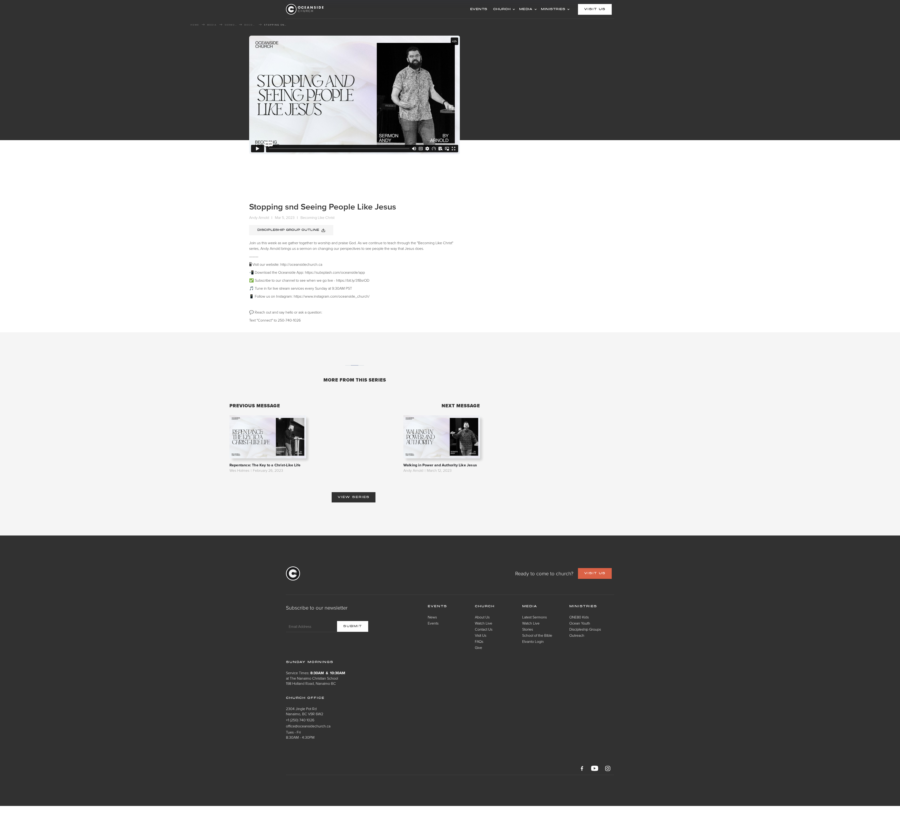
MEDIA (526, 9)
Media (529, 606)
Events (433, 623)
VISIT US (595, 573)
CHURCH (502, 9)
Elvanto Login (533, 641)
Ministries (583, 606)
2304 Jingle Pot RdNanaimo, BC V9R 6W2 (304, 711)
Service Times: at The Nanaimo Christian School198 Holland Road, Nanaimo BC (315, 678)
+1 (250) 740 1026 (300, 720)
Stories (527, 629)
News (432, 617)
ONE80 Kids (579, 617)
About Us (482, 617)
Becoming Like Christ (250, 24)
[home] (323, 9)
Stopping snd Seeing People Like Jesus (276, 24)
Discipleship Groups (585, 629)
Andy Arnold (259, 217)
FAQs (479, 641)
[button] (503, 9)
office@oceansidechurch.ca (308, 726)
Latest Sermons (534, 617)
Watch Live (483, 623)
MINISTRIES (553, 9)
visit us (595, 9)
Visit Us (480, 635)
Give (478, 647)
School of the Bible (537, 635)
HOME (195, 24)
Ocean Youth (579, 623)
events (479, 9)
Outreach (576, 635)
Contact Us (483, 629)
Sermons (230, 24)
